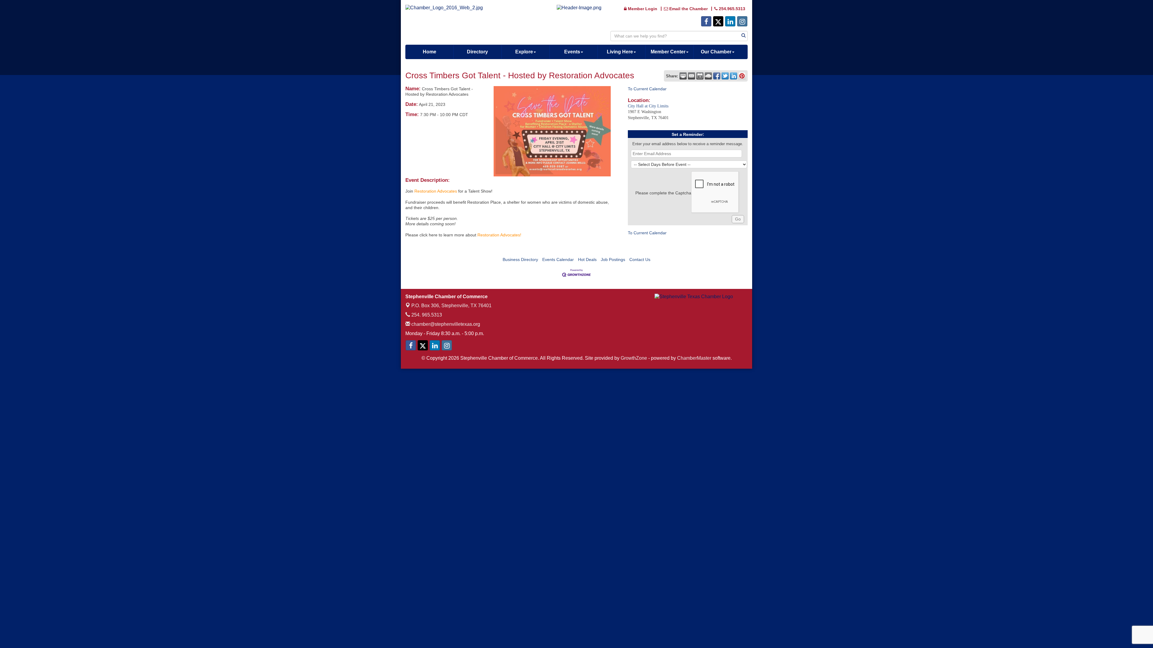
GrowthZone (634, 358)
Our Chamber (716, 51)
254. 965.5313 (426, 314)
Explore (524, 51)
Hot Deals (587, 259)
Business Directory (520, 259)
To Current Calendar (647, 88)
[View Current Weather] (708, 76)
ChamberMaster (694, 358)
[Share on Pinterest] (742, 76)
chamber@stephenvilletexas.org (445, 324)
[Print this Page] (683, 76)
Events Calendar (558, 259)
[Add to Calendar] (700, 76)
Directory (477, 51)
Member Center (668, 51)
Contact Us (639, 259)
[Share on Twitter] (725, 76)
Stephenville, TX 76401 (451, 305)
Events (572, 51)
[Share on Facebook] (716, 76)
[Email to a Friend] (691, 76)
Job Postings (613, 259)
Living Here (620, 51)
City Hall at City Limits (648, 106)
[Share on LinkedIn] (733, 76)
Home (429, 51)
